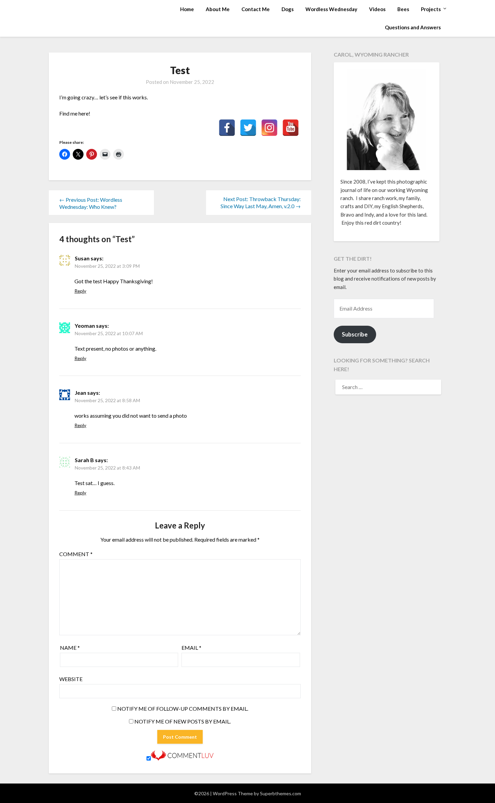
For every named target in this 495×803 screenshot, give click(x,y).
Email (191, 647)
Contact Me (255, 9)
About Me (218, 9)
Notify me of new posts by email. (182, 721)
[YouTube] (290, 127)
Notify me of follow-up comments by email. (182, 708)
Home (187, 9)
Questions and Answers (413, 27)
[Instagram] (269, 127)
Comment (76, 554)
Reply (80, 291)
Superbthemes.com (280, 793)
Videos (377, 9)
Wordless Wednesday (331, 9)
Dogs (288, 9)
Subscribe (355, 334)
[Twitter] (248, 127)
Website (70, 679)
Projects (431, 9)
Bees (403, 9)
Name (70, 647)
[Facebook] (227, 127)
